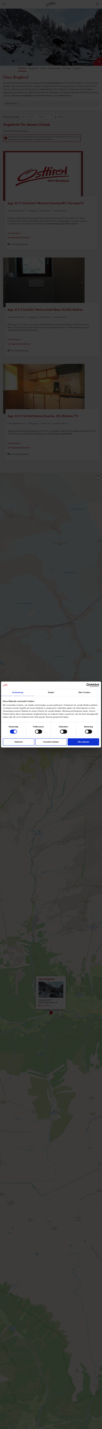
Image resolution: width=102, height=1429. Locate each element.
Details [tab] (51, 692)
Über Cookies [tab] (84, 692)
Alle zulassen (83, 742)
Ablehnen (18, 742)
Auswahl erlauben (51, 742)
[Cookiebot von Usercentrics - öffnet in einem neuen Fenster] (88, 685)
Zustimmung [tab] (17, 692)
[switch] (38, 733)
